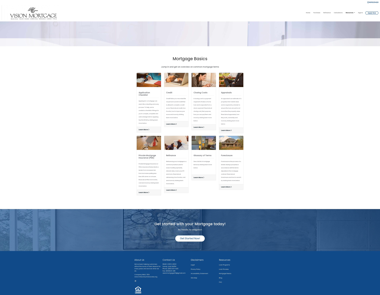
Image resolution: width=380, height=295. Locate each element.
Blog (220, 278)
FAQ (220, 282)
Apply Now (372, 13)
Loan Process (224, 269)
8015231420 (374, 2)
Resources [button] (350, 13)
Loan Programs (224, 265)
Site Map (194, 278)
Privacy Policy (195, 269)
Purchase (316, 13)
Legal (193, 265)
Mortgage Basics (225, 273)
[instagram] (135, 281)
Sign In (360, 13)
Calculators (338, 13)
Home (308, 13)
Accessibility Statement (199, 273)
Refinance (327, 13)
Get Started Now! (190, 238)
